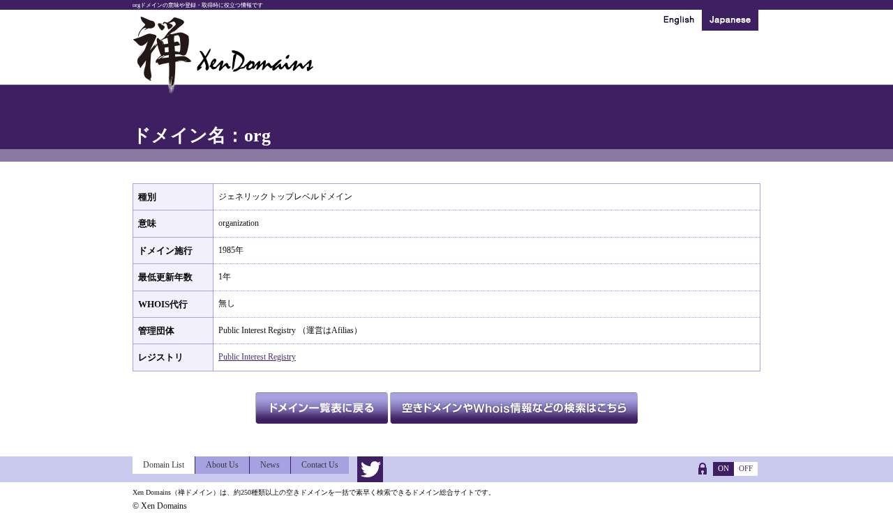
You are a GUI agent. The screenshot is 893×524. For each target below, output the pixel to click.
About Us (222, 465)
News (270, 465)
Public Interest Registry (257, 357)
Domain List (163, 465)
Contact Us (319, 465)
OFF (746, 468)
